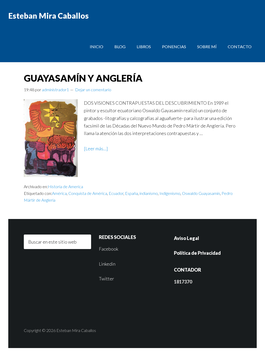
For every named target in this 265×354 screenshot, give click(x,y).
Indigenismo (169, 193)
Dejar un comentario (93, 89)
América (59, 193)
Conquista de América (87, 193)
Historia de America (65, 186)
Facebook (108, 249)
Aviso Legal (186, 238)
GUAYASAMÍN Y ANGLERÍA (83, 78)
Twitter (106, 278)
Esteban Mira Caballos (48, 15)
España (131, 193)
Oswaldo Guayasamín (201, 193)
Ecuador (116, 193)
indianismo (148, 193)
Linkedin (107, 264)
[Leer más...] (96, 148)
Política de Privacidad (197, 253)
